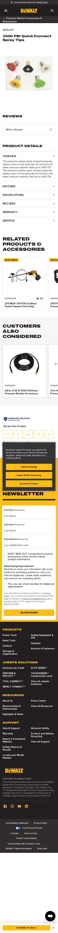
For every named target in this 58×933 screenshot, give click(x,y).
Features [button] (9, 186)
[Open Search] (52, 10)
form (6, 598)
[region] (29, 287)
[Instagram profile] (12, 806)
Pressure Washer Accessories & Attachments (22, 20)
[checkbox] (5, 556)
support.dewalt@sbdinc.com (36, 598)
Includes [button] (9, 203)
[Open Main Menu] (6, 10)
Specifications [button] (13, 195)
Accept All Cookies (29, 483)
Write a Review (14, 129)
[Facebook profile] (5, 806)
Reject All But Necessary (29, 475)
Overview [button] (9, 156)
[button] (29, 124)
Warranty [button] (10, 212)
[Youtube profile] (19, 806)
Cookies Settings (29, 467)
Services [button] (9, 220)
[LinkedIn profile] (26, 806)
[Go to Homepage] (29, 11)
